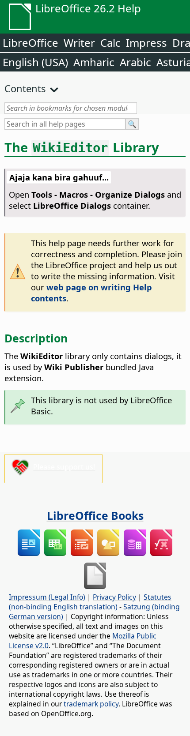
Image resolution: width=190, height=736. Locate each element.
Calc (110, 42)
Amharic (93, 62)
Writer (79, 42)
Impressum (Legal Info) (47, 597)
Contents (25, 88)
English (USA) (35, 62)
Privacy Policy (114, 597)
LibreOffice (30, 42)
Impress (146, 42)
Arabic (135, 62)
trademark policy (91, 704)
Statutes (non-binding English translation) (90, 602)
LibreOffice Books (95, 515)
